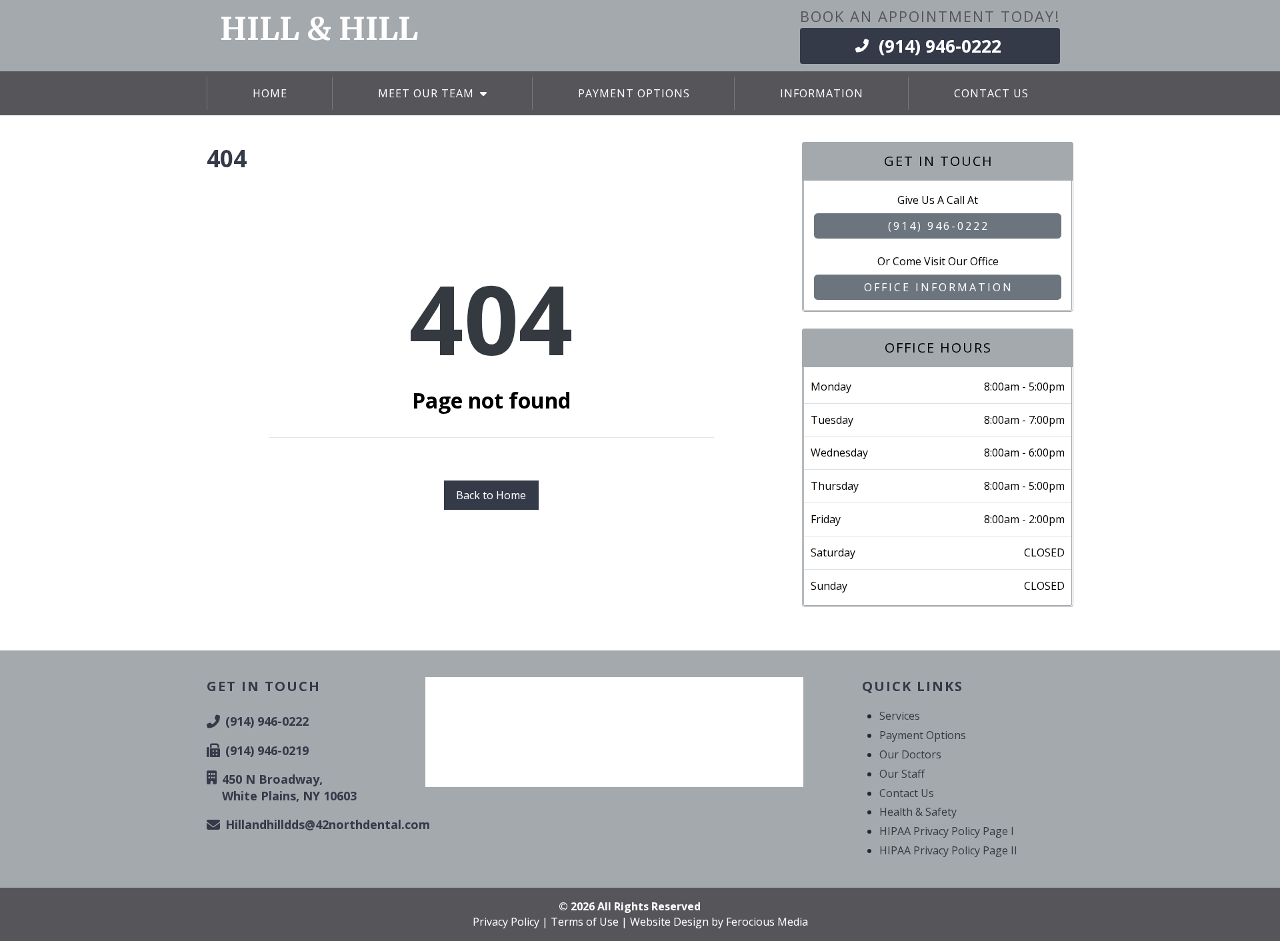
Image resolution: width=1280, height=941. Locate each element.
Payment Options (922, 735)
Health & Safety (918, 811)
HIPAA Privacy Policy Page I (946, 831)
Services (899, 715)
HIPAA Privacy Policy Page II (948, 850)
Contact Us (906, 793)
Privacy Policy (506, 921)
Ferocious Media (767, 921)
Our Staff (902, 773)
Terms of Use (585, 921)
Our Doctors (910, 754)
